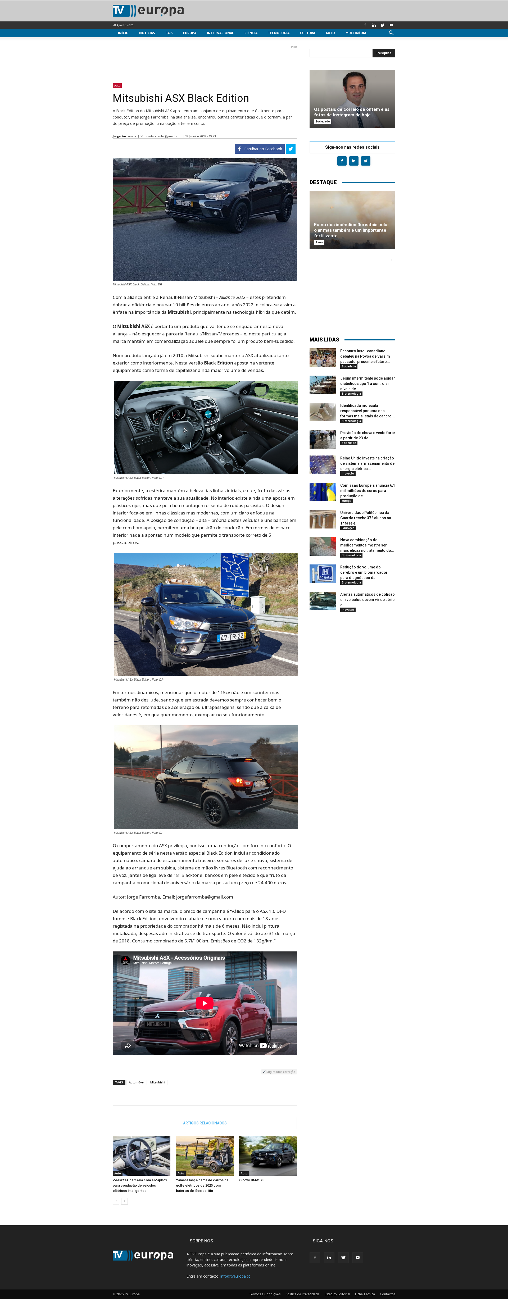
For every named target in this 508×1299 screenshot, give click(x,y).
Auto (330, 33)
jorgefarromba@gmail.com (163, 136)
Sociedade (323, 121)
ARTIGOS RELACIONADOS (205, 1123)
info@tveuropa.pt (235, 1276)
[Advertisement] (205, 62)
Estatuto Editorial (337, 1294)
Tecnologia (278, 33)
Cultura (307, 33)
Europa (189, 33)
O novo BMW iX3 (251, 1180)
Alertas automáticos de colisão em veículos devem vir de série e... (367, 599)
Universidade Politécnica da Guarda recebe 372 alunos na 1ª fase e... (365, 518)
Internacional (220, 33)
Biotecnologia (351, 393)
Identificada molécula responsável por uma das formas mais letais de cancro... (367, 410)
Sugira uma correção (280, 1072)
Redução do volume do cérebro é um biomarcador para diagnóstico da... (364, 572)
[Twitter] (383, 25)
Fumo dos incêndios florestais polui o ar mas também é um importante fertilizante (351, 230)
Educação (348, 528)
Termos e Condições (264, 1294)
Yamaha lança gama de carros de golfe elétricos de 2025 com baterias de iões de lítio (202, 1185)
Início (123, 33)
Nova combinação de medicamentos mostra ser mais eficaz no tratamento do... (367, 545)
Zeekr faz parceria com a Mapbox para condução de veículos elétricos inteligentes (140, 1185)
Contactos (387, 1294)
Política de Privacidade (302, 1294)
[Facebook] (365, 25)
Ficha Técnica (365, 1294)
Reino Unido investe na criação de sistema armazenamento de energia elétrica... (367, 463)
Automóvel (136, 1082)
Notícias (147, 33)
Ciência (250, 33)
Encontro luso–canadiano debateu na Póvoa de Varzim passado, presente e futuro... (365, 356)
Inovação (348, 473)
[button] (391, 33)
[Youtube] (391, 25)
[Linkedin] (374, 25)
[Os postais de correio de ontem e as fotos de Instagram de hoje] (352, 99)
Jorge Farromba (125, 136)
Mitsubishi (157, 1082)
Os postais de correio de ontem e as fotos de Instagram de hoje (351, 112)
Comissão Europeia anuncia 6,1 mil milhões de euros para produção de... (367, 490)
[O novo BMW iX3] (268, 1156)
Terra (319, 242)
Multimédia (356, 33)
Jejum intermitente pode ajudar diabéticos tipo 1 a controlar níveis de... (367, 383)
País (169, 33)
